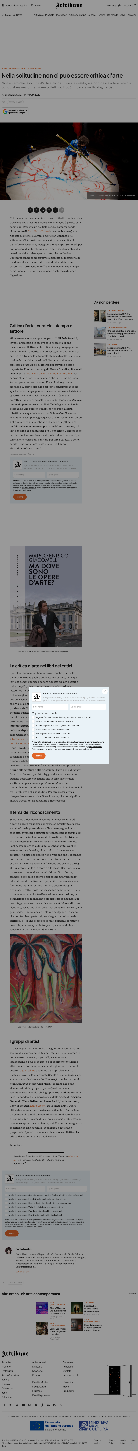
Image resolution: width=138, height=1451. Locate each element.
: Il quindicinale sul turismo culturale (53, 733)
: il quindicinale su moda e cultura (53, 729)
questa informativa (94, 747)
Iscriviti (39, 755)
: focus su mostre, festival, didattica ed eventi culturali (63, 717)
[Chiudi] (105, 691)
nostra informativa (70, 744)
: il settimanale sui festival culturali (52, 737)
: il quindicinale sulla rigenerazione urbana (57, 725)
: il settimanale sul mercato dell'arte (54, 721)
